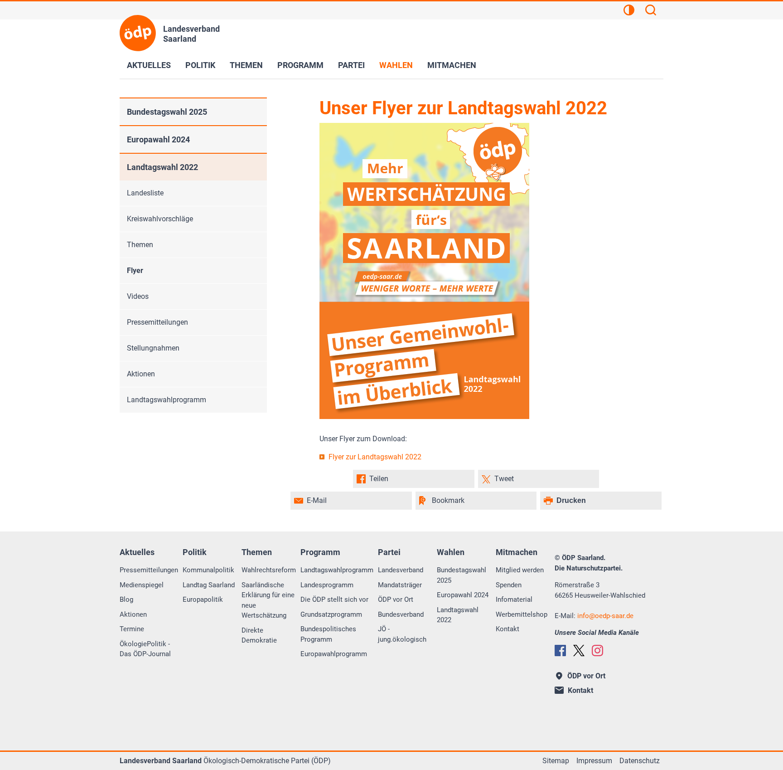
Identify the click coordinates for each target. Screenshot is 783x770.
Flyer (135, 270)
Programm (300, 65)
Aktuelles (149, 65)
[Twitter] (579, 650)
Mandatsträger (400, 585)
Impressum (594, 760)
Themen (246, 65)
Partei (351, 65)
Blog (126, 599)
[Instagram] (597, 650)
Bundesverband (401, 614)
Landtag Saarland (209, 585)
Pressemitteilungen (157, 322)
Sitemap (555, 760)
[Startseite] (138, 33)
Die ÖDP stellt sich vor (334, 599)
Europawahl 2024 (158, 139)
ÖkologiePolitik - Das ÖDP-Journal (145, 649)
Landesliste (145, 193)
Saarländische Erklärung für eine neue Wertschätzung (268, 600)
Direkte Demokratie (259, 635)
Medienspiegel (142, 585)
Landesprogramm (326, 585)
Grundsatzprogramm (331, 614)
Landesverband (400, 570)
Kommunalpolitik (208, 570)
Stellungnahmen (153, 348)
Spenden (509, 585)
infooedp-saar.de (605, 616)
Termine (132, 629)
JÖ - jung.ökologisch (402, 634)
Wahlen (396, 65)
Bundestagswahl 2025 (167, 112)
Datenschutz (639, 760)
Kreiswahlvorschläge (160, 218)
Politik (200, 65)
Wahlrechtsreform (269, 570)
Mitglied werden (520, 570)
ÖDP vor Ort (395, 599)
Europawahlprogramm (333, 654)
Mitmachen (451, 65)
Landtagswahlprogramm (166, 399)
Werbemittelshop (521, 614)
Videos (138, 296)
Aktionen (141, 374)
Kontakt (507, 629)
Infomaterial (514, 599)
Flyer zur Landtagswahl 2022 (375, 457)
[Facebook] (560, 650)
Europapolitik (203, 599)
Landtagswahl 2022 (162, 167)
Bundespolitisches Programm (328, 634)
